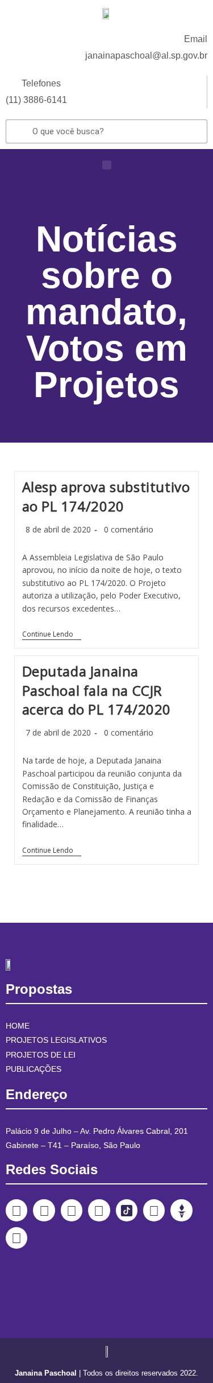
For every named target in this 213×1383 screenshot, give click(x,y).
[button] (106, 165)
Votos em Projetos (106, 366)
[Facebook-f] (16, 1210)
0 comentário (128, 529)
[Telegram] (154, 1210)
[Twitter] (71, 1210)
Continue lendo (51, 634)
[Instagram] (44, 1210)
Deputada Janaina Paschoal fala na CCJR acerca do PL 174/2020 (97, 690)
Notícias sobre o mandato (102, 275)
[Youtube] (99, 1210)
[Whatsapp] (16, 1238)
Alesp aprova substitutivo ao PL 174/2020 (106, 496)
